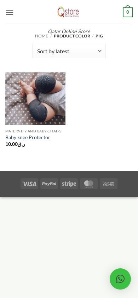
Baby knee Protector (27, 137)
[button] (9, 12)
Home (41, 35)
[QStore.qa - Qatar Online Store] (69, 12)
